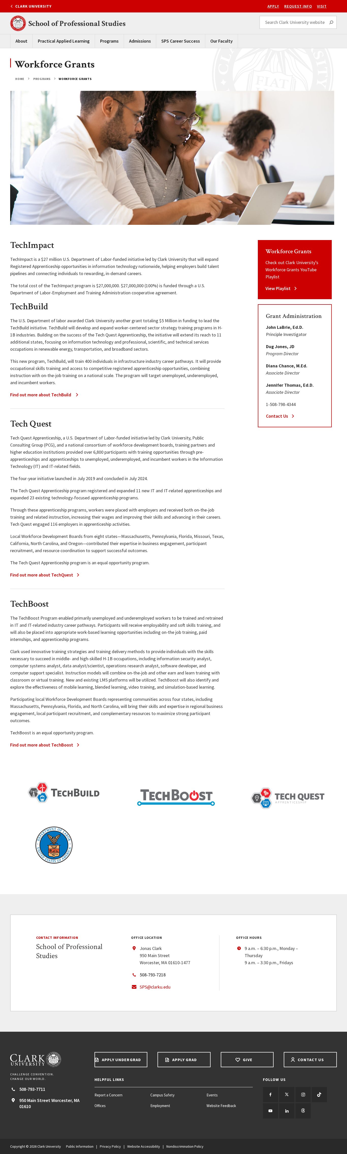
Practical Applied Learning (64, 41)
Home (20, 79)
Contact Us (277, 416)
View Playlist (278, 288)
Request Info (298, 6)
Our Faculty (221, 41)
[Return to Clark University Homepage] (47, 1059)
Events (212, 1095)
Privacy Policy (110, 1146)
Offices (100, 1105)
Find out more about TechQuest (41, 575)
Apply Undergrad (121, 1059)
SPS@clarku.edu (155, 987)
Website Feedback (221, 1105)
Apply (273, 6)
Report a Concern (108, 1095)
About (21, 41)
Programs (109, 41)
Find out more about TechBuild (41, 395)
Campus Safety (162, 1095)
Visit (322, 6)
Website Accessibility (143, 1146)
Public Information (79, 1146)
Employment (160, 1105)
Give (247, 1059)
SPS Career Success (180, 41)
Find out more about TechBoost (41, 745)
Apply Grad (184, 1059)
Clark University (33, 6)
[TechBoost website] (176, 797)
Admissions (140, 41)
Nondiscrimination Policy (184, 1146)
